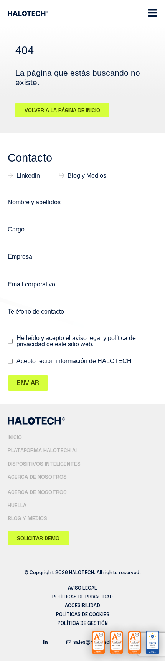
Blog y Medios (27, 518)
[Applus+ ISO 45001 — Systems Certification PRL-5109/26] (134, 642)
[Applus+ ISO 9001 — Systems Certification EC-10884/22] (98, 642)
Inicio (15, 437)
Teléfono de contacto (36, 311)
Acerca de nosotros (37, 476)
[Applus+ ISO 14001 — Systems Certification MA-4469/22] (116, 642)
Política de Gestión (83, 623)
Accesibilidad (82, 605)
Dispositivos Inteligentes (44, 463)
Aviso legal (82, 588)
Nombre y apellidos (34, 202)
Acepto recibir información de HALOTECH (74, 361)
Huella (17, 505)
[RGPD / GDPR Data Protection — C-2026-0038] (152, 642)
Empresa (20, 256)
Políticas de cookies (82, 614)
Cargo (16, 229)
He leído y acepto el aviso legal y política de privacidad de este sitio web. (76, 341)
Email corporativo (31, 284)
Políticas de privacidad (82, 596)
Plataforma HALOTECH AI (42, 450)
